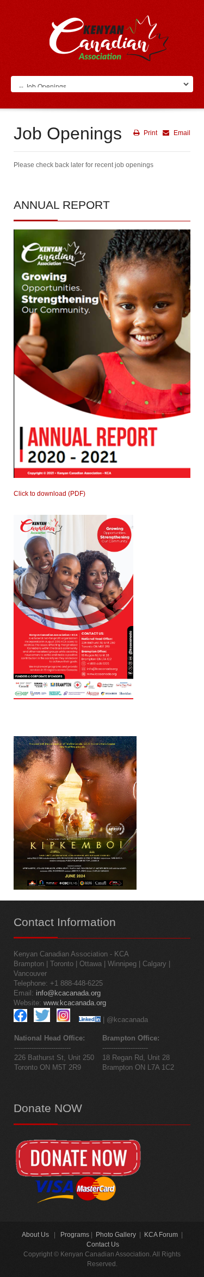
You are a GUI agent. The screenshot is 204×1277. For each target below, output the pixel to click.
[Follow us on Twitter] (42, 1020)
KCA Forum (161, 1234)
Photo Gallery (116, 1234)
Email (181, 133)
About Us (35, 1234)
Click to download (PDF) (49, 493)
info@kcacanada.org (68, 993)
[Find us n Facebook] (20, 1020)
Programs (74, 1234)
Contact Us (102, 1244)
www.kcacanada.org (75, 1003)
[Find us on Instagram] (63, 1020)
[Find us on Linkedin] (90, 1020)
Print (149, 133)
